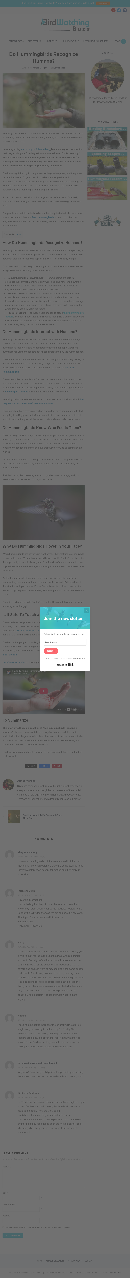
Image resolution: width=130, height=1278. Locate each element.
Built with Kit (65, 664)
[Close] (86, 610)
